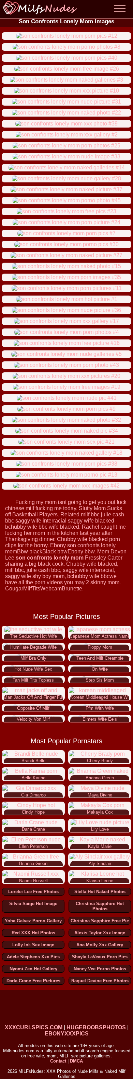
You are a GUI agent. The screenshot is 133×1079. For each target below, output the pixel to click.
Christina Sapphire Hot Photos (100, 906)
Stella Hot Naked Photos (99, 891)
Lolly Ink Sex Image (33, 944)
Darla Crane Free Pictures (33, 980)
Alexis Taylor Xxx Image (99, 932)
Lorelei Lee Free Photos (33, 891)
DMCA (76, 1061)
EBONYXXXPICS (67, 1033)
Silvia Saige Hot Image (33, 903)
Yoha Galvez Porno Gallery (33, 920)
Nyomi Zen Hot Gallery (33, 968)
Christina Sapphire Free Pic (100, 920)
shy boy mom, (49, 576)
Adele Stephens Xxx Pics (33, 956)
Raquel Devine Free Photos (100, 980)
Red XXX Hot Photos (33, 932)
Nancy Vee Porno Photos (100, 968)
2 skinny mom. (103, 582)
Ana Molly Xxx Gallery (99, 944)
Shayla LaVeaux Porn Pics (100, 956)
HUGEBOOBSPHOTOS (96, 1027)
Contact (58, 1061)
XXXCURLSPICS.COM (33, 1027)
